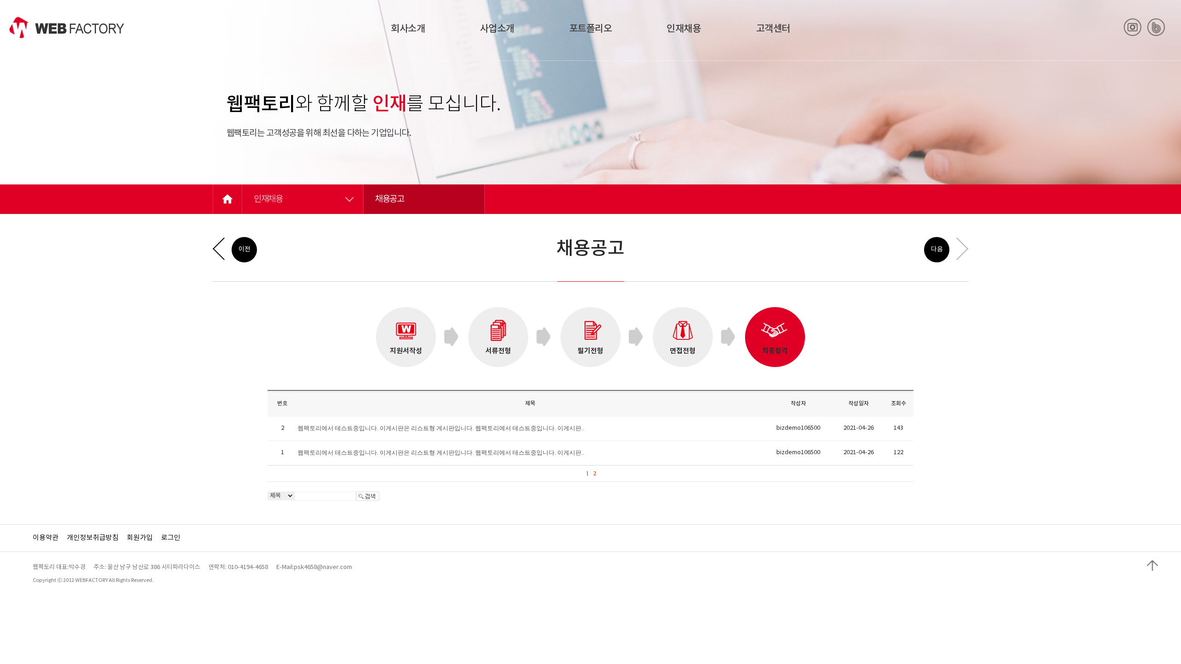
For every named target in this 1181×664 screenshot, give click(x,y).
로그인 (170, 538)
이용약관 (46, 538)
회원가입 (140, 538)
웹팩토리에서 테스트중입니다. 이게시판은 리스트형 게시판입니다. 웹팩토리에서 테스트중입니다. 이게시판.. (441, 428)
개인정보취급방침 (93, 538)
